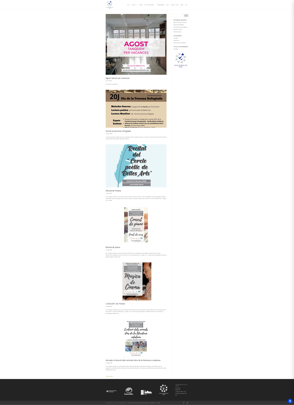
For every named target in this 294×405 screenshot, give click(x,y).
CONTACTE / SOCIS (174, 5)
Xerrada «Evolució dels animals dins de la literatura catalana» (133, 360)
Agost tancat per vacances (118, 78)
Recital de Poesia (113, 190)
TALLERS (140, 5)
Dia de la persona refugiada (118, 131)
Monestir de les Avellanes (179, 43)
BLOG (167, 5)
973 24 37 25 (177, 388)
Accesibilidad (152, 402)
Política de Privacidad (134, 402)
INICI (128, 5)
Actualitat (175, 38)
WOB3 (158, 402)
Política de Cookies (143, 402)
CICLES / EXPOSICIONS (149, 5)
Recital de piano (113, 247)
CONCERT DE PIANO (115, 303)
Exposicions (176, 40)
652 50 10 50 (177, 389)
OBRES (181, 5)
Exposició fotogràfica (178, 24)
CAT (186, 5)
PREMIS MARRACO (160, 5)
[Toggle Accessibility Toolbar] (290, 401)
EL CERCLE (133, 5)
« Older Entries (109, 376)
